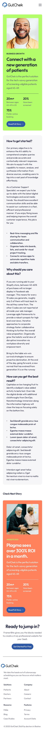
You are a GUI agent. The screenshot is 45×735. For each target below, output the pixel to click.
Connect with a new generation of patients (22, 64)
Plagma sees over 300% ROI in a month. (21, 550)
